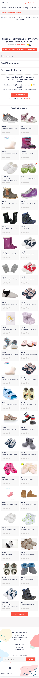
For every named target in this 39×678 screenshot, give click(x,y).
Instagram (27, 668)
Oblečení (11, 8)
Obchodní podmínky (19, 639)
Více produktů (19, 614)
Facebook (14, 668)
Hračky (4, 8)
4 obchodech (7, 178)
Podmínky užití (19, 635)
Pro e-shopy (19, 647)
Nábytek (18, 8)
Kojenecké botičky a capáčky (11, 12)
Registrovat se (34, 2)
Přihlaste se (26, 98)
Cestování (33, 8)
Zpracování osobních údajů (19, 637)
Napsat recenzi (21, 45)
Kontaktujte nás (19, 649)
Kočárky (25, 8)
